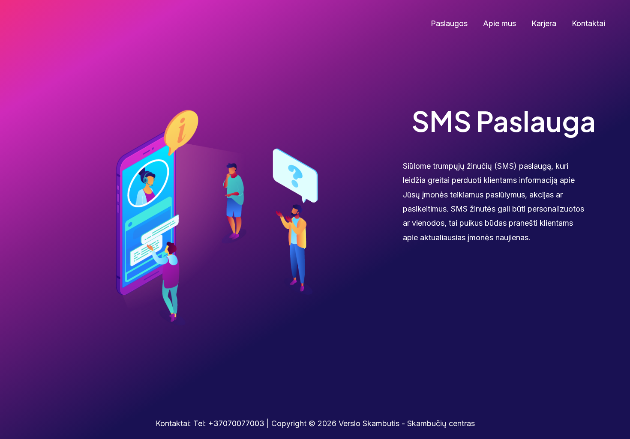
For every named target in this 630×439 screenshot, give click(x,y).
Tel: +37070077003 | (232, 423)
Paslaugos (449, 23)
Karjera (543, 23)
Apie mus (499, 23)
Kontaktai (588, 23)
